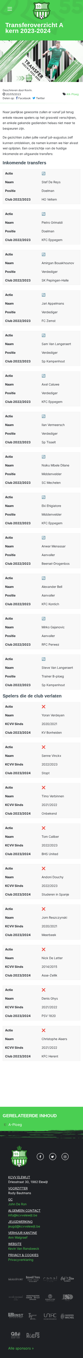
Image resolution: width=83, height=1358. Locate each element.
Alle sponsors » (21, 1348)
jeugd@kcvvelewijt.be (24, 1226)
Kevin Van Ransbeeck (23, 1248)
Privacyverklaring (20, 1260)
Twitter (40, 98)
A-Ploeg (15, 1124)
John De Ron (17, 1204)
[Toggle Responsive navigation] (10, 9)
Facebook (24, 98)
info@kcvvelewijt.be (22, 1215)
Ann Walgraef (17, 1237)
